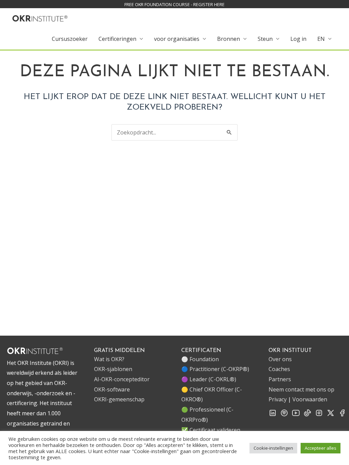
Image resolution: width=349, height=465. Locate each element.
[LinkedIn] (273, 415)
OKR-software (112, 389)
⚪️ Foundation (200, 359)
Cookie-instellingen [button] (273, 448)
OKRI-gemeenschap (119, 399)
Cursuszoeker (70, 39)
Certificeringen (117, 39)
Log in (298, 39)
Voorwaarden (309, 399)
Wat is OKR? (109, 359)
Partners (280, 379)
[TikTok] (307, 415)
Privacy (278, 399)
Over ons (280, 359)
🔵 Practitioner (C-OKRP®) (215, 369)
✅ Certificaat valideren (210, 430)
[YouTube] (296, 415)
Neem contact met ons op (301, 389)
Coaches (279, 369)
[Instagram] (319, 415)
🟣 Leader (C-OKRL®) (208, 379)
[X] (331, 415)
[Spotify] (284, 415)
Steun (265, 39)
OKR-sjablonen (113, 369)
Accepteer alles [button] (320, 448)
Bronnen (228, 39)
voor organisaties (176, 39)
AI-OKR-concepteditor (122, 379)
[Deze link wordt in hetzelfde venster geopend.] (40, 17)
